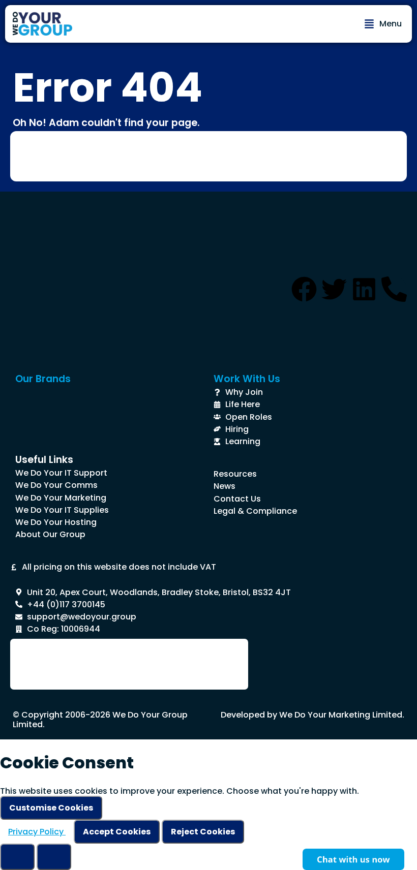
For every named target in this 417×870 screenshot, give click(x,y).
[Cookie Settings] (17, 857)
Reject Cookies (203, 831)
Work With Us (247, 379)
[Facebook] (304, 289)
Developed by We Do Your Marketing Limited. (312, 715)
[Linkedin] (364, 289)
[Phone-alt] (394, 289)
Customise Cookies (51, 808)
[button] (383, 24)
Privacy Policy (37, 831)
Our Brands (43, 379)
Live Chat (353, 859)
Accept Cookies (117, 831)
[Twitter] (334, 289)
